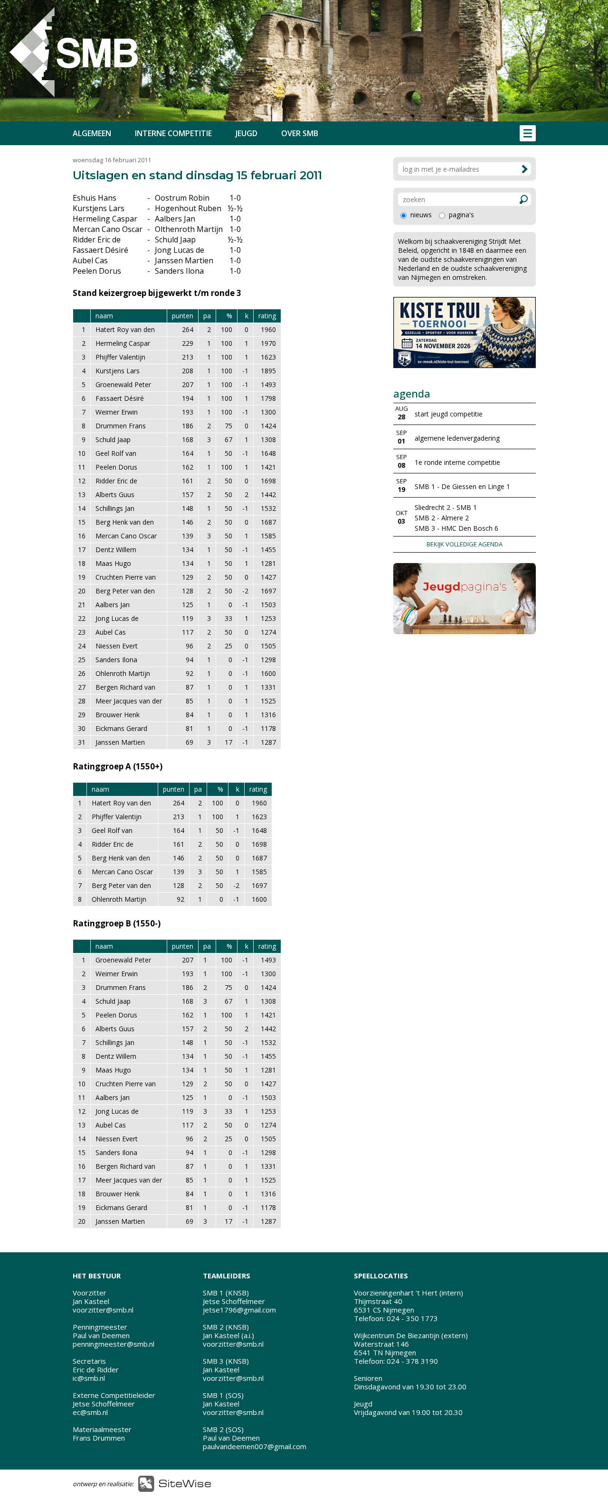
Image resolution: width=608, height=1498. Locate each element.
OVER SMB (299, 133)
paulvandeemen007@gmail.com (254, 1446)
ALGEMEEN (92, 133)
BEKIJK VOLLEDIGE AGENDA (465, 544)
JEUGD (246, 133)
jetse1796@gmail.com (239, 1309)
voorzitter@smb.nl (103, 1309)
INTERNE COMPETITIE (173, 133)
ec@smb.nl (90, 1412)
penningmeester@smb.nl (113, 1344)
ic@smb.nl (89, 1378)
